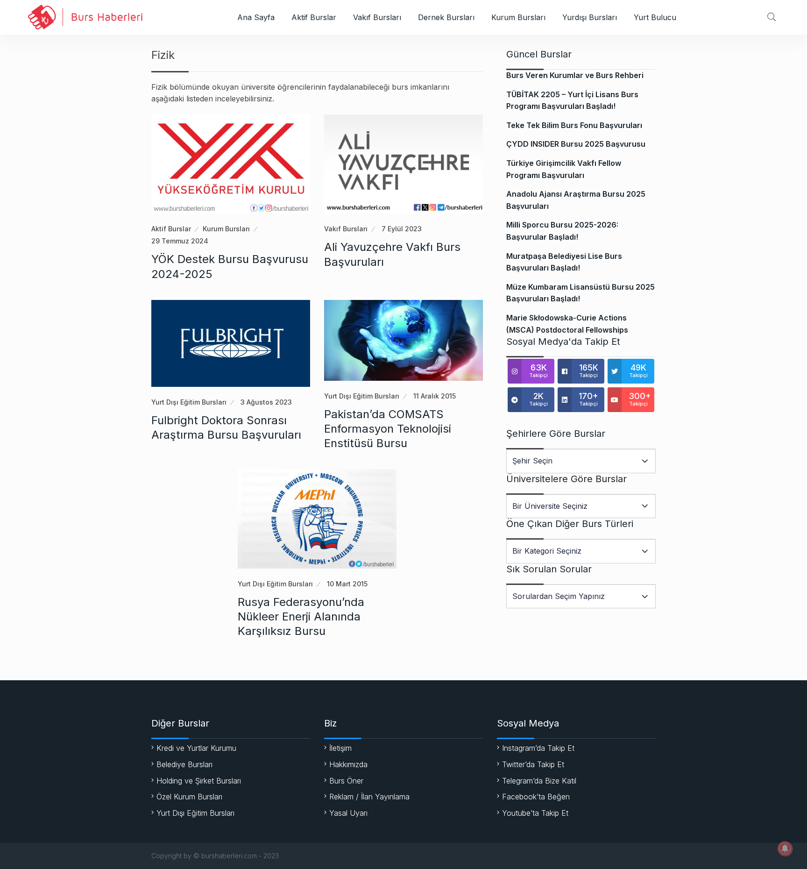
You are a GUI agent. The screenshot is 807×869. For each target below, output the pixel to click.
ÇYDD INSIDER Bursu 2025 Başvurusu (575, 144)
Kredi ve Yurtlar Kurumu (196, 748)
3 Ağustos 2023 (266, 402)
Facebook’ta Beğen (536, 796)
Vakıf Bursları (377, 17)
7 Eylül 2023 (402, 229)
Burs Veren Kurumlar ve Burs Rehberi (575, 75)
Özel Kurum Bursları (189, 796)
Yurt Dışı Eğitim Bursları (189, 402)
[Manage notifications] (785, 848)
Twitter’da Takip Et (533, 764)
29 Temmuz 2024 (179, 241)
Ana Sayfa (256, 17)
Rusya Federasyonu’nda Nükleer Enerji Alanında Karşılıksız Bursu (301, 616)
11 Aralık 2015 (434, 396)
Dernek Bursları (446, 17)
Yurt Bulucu (655, 17)
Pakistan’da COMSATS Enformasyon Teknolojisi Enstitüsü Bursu (387, 428)
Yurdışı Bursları (589, 17)
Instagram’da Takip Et (538, 748)
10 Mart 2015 (347, 584)
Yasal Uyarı (348, 813)
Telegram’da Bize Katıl (539, 780)
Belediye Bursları (184, 764)
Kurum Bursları (518, 17)
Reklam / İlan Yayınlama (369, 796)
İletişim (340, 748)
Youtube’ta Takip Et (535, 813)
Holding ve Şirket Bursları (198, 780)
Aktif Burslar (313, 17)
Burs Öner (346, 780)
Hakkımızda (348, 764)
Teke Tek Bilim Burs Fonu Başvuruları (574, 125)
